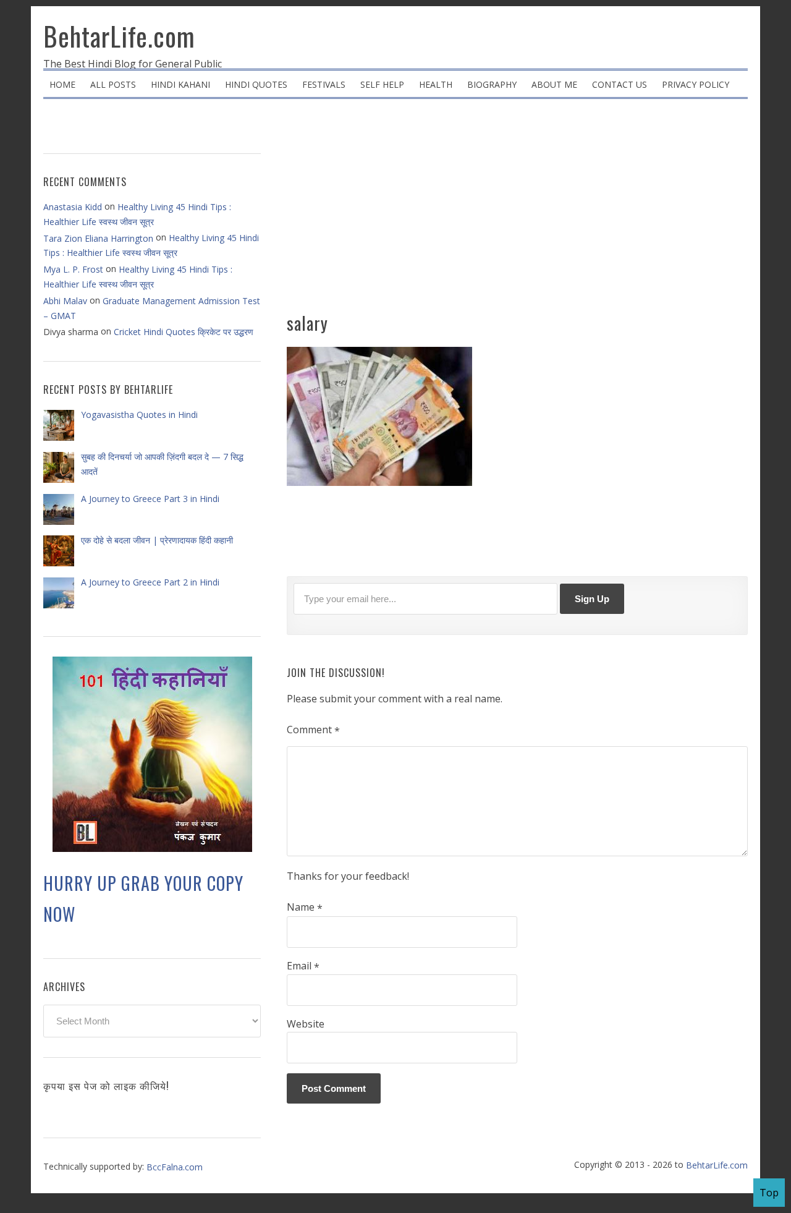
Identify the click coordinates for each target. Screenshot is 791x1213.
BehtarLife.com (119, 36)
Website (305, 1024)
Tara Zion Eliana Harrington (98, 238)
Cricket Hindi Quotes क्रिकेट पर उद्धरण (183, 332)
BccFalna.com (174, 1167)
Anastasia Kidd (72, 207)
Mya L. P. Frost (73, 269)
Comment (313, 730)
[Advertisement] (517, 210)
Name (305, 907)
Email (303, 966)
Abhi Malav (65, 301)
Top (769, 1192)
